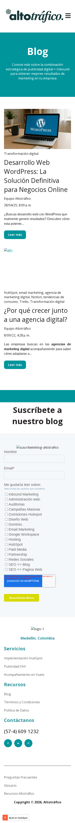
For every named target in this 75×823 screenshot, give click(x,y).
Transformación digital (21, 153)
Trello (23, 301)
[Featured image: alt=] (37, 268)
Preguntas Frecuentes (20, 777)
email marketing (31, 292)
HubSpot (10, 292)
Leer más (15, 234)
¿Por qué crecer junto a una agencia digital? (36, 315)
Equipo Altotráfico (17, 198)
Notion (36, 297)
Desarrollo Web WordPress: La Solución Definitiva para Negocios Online (36, 176)
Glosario (10, 785)
